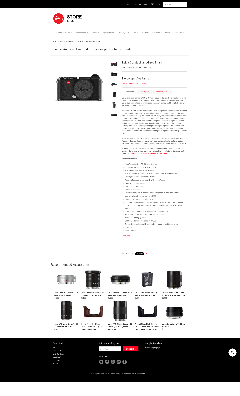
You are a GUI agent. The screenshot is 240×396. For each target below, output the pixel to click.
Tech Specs (144, 92)
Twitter (101, 362)
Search (55, 364)
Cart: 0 (157, 4)
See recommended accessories (134, 83)
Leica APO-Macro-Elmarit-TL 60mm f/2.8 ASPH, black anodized (120, 326)
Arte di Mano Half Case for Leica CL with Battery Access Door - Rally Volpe (93, 326)
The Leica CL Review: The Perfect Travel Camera (149, 154)
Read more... (127, 236)
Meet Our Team (58, 357)
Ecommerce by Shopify (136, 374)
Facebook (107, 362)
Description (129, 92)
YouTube (113, 362)
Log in (129, 4)
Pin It (147, 254)
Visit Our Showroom (60, 354)
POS (121, 374)
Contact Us (57, 360)
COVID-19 (57, 351)
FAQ (54, 348)
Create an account (140, 4)
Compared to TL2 (162, 92)
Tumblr (124, 362)
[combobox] (175, 4)
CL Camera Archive (66, 41)
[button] (232, 352)
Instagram (119, 362)
